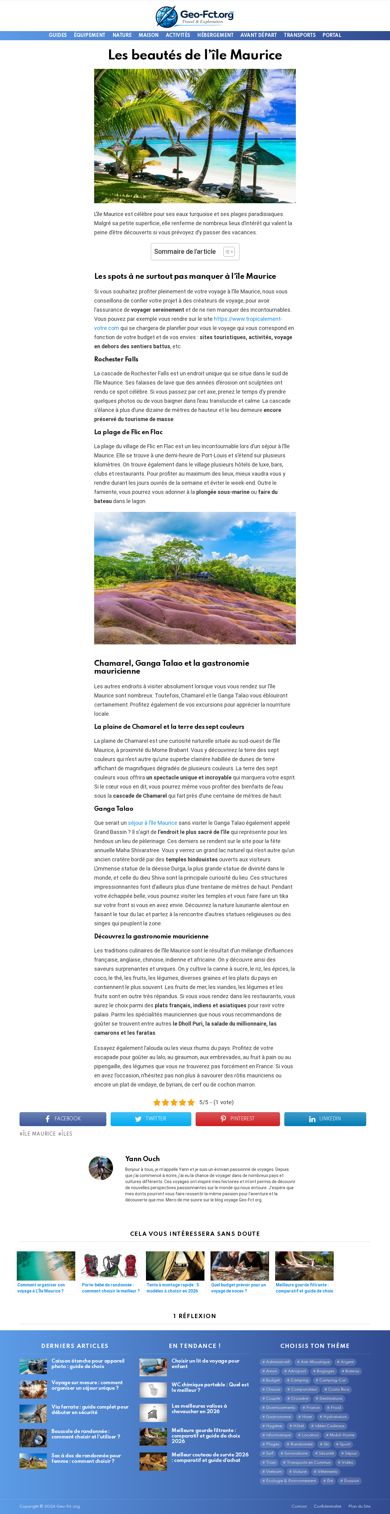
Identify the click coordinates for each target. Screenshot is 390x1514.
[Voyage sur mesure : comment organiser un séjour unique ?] (33, 1389)
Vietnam (274, 1472)
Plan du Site (359, 1507)
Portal (331, 35)
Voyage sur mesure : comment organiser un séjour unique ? (87, 1385)
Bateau (352, 1371)
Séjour (351, 1453)
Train (271, 1463)
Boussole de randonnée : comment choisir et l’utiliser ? (85, 1434)
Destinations (330, 1399)
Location (310, 1435)
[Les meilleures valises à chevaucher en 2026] (153, 1413)
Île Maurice (39, 1134)
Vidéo (347, 1463)
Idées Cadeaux (330, 1426)
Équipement (89, 35)
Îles (67, 1134)
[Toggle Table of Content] (226, 251)
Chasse (273, 1390)
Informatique (278, 1435)
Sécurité (326, 1453)
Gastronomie (278, 1417)
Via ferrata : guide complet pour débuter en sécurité (90, 1410)
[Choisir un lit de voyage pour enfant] (153, 1367)
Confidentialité (327, 1507)
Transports (299, 35)
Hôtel (298, 1426)
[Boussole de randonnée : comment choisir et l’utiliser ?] (33, 1438)
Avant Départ (258, 35)
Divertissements (280, 1408)
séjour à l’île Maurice (152, 823)
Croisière (299, 1399)
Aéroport (297, 1371)
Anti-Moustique (315, 1362)
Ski (326, 1444)
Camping (299, 1380)
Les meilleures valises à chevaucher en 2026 (199, 1409)
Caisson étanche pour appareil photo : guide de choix (88, 1364)
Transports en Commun (309, 1463)
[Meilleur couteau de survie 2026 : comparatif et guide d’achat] (153, 1461)
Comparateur (304, 1390)
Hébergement (215, 35)
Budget (273, 1380)
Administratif (278, 1362)
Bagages (326, 1371)
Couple (273, 1399)
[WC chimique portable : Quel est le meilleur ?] (153, 1390)
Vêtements (327, 1472)
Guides (57, 35)
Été (330, 1481)
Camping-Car (332, 1380)
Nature (122, 35)
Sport (345, 1444)
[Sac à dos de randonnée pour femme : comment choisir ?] (33, 1461)
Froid (336, 1408)
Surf (269, 1453)
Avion (271, 1371)
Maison (148, 35)
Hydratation (335, 1417)
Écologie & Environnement (291, 1481)
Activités (178, 35)
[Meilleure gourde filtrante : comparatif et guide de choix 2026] (153, 1437)
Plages (272, 1444)
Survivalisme (296, 1453)
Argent (347, 1362)
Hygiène (274, 1426)
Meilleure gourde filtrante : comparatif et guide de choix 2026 (206, 1436)
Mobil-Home (342, 1435)
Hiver (307, 1417)
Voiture (300, 1472)
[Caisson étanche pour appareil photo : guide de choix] (33, 1366)
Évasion (351, 1481)
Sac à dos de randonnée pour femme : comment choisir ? (86, 1458)
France (313, 1408)
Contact (299, 1507)
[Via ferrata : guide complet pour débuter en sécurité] (33, 1414)
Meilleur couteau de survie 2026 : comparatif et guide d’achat (210, 1457)
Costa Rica (338, 1390)
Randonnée (301, 1444)
